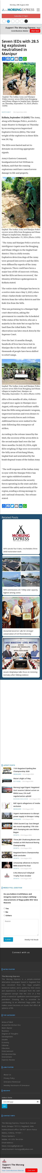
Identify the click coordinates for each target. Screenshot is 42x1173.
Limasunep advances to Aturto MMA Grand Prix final (26, 864)
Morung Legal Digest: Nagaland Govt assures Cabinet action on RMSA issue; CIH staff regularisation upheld (26, 791)
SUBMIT (8, 939)
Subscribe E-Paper (21, 16)
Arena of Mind (7, 1022)
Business (5, 1031)
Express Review (8, 1060)
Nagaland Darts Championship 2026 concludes (26, 854)
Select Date (7, 1097)
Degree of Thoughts (10, 1033)
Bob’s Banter (7, 1028)
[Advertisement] (16, 696)
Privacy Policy (9, 1078)
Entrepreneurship (9, 1054)
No (6, 912)
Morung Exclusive (20, 799)
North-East (6, 112)
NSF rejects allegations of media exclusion (26, 804)
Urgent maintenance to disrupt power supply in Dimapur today (26, 814)
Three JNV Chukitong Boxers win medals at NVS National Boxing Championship (26, 842)
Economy (5, 1042)
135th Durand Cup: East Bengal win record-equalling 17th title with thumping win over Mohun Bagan (26, 827)
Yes (7, 908)
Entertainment (7, 1051)
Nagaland (17, 774)
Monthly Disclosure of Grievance (17, 1085)
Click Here (35, 31)
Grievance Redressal (12, 1082)
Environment (7, 1057)
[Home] (19, 9)
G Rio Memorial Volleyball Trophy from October (23, 874)
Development (7, 1036)
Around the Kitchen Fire (11, 1025)
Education (6, 1048)
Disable (5, 1039)
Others (8, 915)
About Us (7, 1074)
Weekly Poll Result (31, 939)
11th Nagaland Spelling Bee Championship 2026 (24, 769)
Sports (16, 835)
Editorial (17, 781)
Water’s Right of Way (22, 778)
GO (4, 1106)
